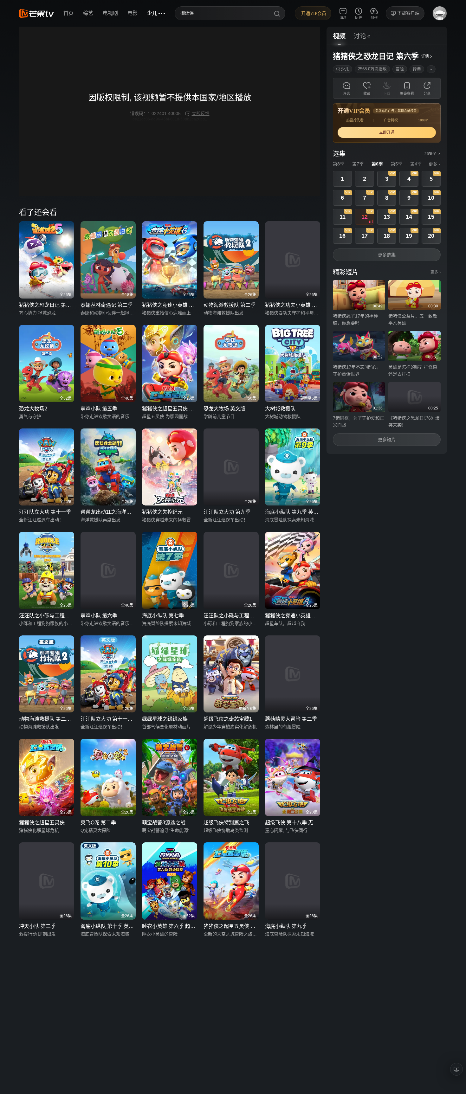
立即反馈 (201, 113)
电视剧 (110, 13)
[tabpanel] (387, 249)
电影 (132, 13)
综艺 (88, 13)
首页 (68, 13)
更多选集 (387, 254)
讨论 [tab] (359, 36)
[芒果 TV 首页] (36, 13)
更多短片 (387, 439)
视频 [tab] (339, 36)
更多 (435, 272)
